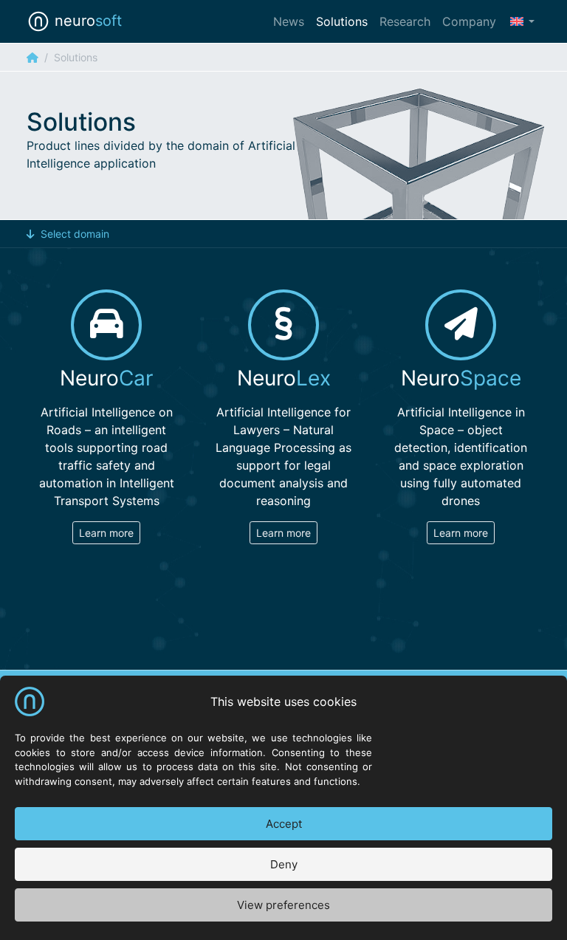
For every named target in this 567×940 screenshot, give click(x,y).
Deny (284, 864)
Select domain (75, 233)
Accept (284, 824)
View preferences (283, 905)
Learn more (106, 532)
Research (404, 21)
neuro (86, 21)
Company (469, 21)
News (288, 21)
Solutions (342, 21)
